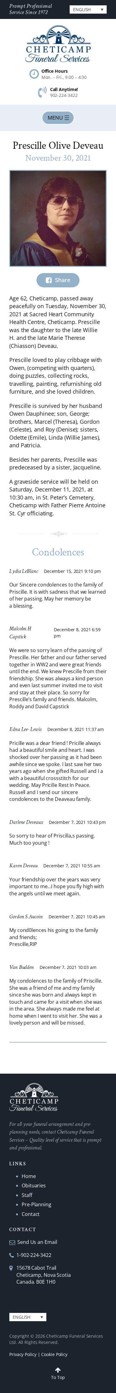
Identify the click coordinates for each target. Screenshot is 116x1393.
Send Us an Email (37, 1242)
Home (29, 1176)
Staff (27, 1195)
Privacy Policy (23, 1354)
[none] (88, 9)
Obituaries (34, 1185)
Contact (31, 1214)
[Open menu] (58, 118)
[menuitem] (88, 9)
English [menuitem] (82, 9)
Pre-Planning (36, 1204)
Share (62, 280)
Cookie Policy (54, 1354)
